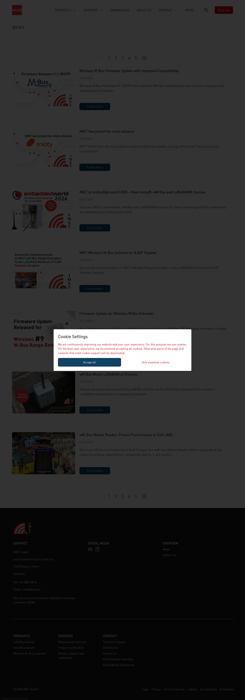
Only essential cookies (155, 362)
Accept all (89, 362)
